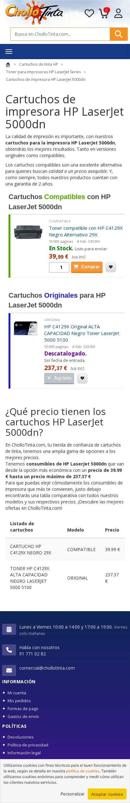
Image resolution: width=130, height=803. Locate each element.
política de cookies (82, 771)
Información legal (24, 753)
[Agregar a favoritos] (110, 267)
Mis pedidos (19, 700)
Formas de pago (23, 708)
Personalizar (73, 793)
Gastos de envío (23, 716)
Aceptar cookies (107, 794)
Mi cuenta (17, 693)
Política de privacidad (28, 745)
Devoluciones (21, 737)
